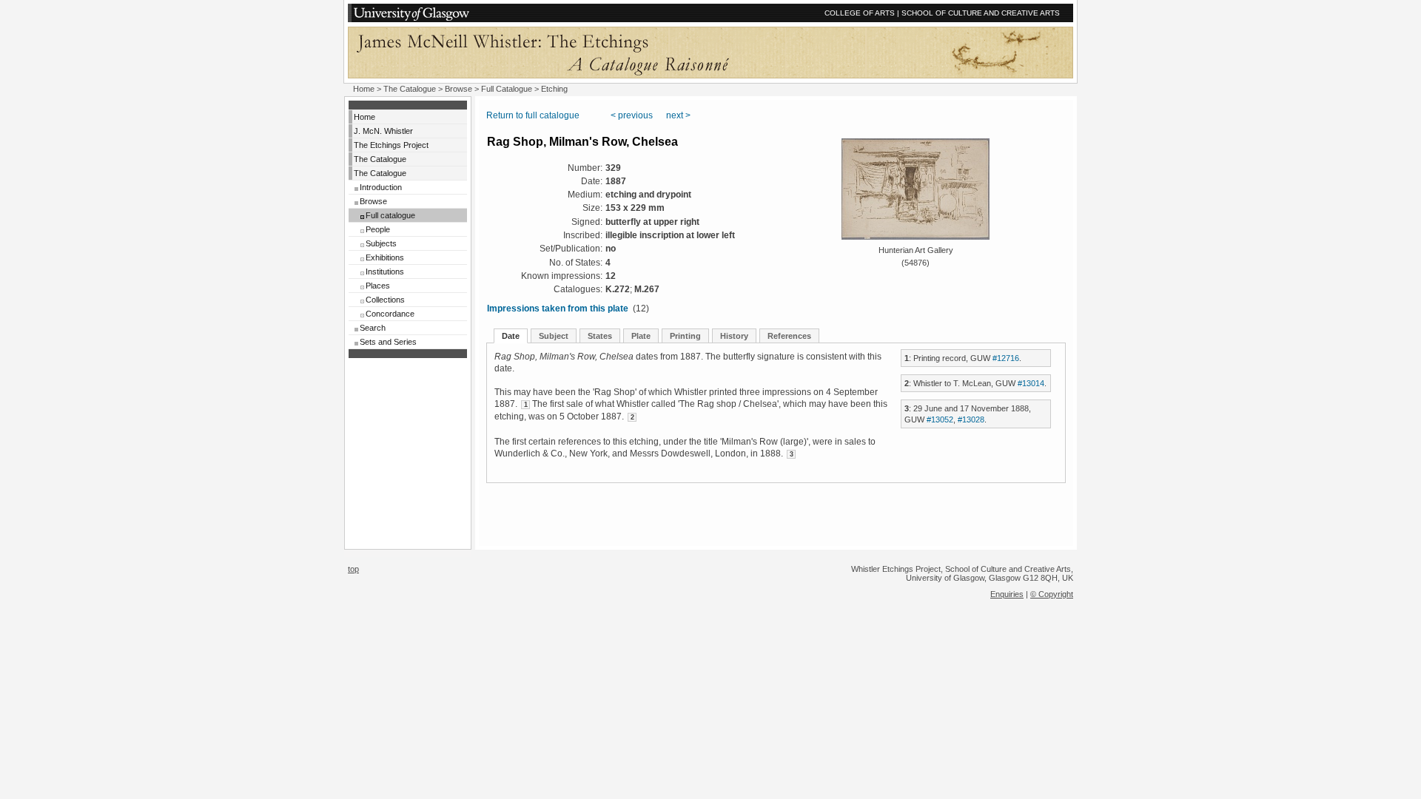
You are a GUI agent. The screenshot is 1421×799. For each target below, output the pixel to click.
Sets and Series (388, 341)
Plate (641, 335)
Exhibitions (385, 257)
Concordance (390, 313)
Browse (458, 88)
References (789, 335)
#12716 (1005, 358)
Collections (385, 299)
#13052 (940, 419)
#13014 (1031, 383)
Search (373, 327)
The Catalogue (409, 88)
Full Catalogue (506, 88)
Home (363, 88)
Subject (553, 335)
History (734, 335)
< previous (632, 115)
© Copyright (1051, 594)
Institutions (385, 271)
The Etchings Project (391, 145)
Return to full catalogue (533, 115)
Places (378, 285)
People (378, 229)
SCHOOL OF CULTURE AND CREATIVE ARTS (980, 13)
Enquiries (1007, 594)
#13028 (971, 419)
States (600, 335)
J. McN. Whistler (383, 131)
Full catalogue (390, 215)
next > (678, 115)
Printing (685, 335)
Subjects (381, 243)
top (353, 568)
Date (511, 335)
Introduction (381, 187)
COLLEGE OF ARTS (859, 13)
